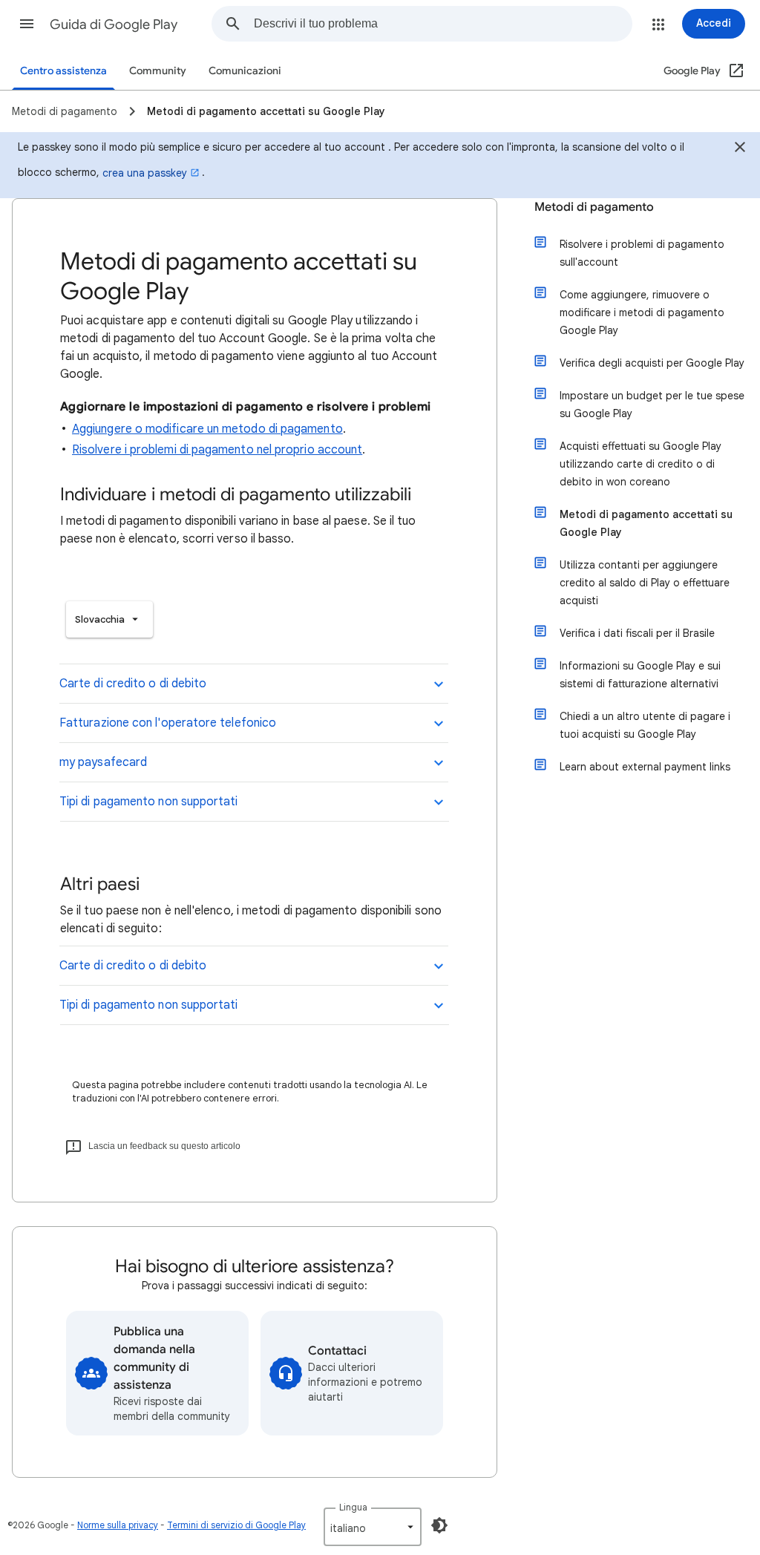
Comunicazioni (245, 71)
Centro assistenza (63, 71)
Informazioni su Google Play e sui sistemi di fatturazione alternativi (640, 674)
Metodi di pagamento (594, 207)
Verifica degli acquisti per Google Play (652, 363)
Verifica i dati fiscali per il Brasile (637, 633)
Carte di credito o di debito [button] (132, 683)
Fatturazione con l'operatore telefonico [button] (167, 723)
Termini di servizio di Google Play (236, 1525)
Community (157, 71)
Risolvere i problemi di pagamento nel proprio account (217, 449)
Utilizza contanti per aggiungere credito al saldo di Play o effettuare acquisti (645, 582)
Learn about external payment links (645, 766)
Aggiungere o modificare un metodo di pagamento (207, 429)
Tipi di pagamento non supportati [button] (148, 801)
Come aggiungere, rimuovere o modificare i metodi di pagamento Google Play (642, 312)
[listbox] (109, 619)
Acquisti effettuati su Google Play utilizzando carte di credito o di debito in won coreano (640, 463)
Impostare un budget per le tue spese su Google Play (652, 404)
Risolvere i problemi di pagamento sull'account (642, 253)
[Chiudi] (740, 149)
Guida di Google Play (113, 24)
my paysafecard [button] (103, 762)
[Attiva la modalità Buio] (439, 1525)
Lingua (353, 1507)
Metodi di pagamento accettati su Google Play (646, 523)
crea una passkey (144, 173)
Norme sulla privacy (117, 1525)
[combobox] (443, 24)
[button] (27, 24)
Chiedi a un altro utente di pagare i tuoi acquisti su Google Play (645, 725)
